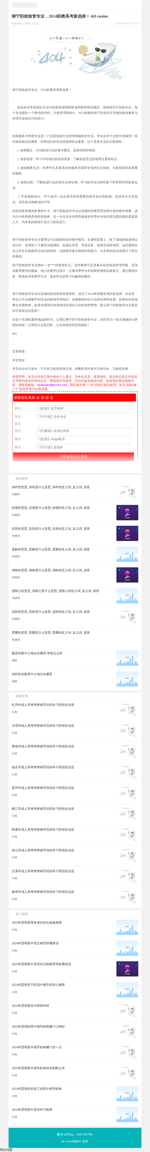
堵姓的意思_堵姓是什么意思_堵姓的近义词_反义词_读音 (51, 570)
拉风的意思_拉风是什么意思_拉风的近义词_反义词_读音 (51, 528)
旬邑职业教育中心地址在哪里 (32, 674)
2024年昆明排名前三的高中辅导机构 (37, 1088)
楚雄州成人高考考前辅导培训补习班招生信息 (43, 746)
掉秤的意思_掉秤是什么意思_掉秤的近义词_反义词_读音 (51, 487)
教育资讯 (17, 23)
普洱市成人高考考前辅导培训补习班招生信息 (43, 787)
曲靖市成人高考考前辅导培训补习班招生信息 (43, 891)
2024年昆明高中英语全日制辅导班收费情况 (41, 964)
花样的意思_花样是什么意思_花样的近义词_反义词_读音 (51, 611)
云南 (26, 23)
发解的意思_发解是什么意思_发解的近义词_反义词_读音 (51, 549)
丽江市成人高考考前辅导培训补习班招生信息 (43, 808)
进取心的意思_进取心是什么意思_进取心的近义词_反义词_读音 (55, 590)
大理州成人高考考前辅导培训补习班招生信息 (43, 725)
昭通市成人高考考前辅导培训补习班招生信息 (43, 829)
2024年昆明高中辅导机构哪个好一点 (37, 1047)
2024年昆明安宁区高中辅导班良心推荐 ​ (39, 984)
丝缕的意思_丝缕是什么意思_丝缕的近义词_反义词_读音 (51, 507)
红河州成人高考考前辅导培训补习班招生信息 (43, 704)
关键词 (16, 494)
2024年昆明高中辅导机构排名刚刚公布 (38, 1068)
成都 (14, 660)
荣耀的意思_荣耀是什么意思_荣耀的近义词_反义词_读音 (51, 632)
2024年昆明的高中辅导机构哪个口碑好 (38, 1026)
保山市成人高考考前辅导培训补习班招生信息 (43, 850)
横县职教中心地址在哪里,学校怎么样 (37, 653)
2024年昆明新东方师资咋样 (30, 1005)
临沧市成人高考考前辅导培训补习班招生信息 (43, 767)
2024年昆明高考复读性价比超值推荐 (37, 922)
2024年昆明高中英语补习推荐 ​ (32, 1109)
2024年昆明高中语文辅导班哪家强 (35, 943)
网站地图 (6, 1149)
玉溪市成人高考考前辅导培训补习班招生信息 (43, 871)
